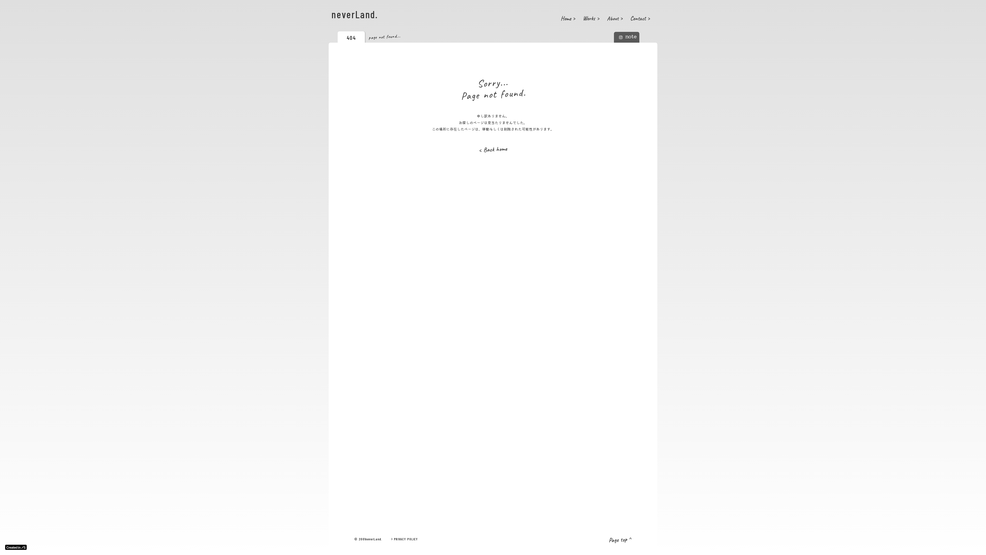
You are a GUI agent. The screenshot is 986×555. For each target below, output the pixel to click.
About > (615, 18)
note (631, 36)
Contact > (640, 18)
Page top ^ (620, 539)
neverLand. (354, 14)
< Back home (493, 149)
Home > (568, 18)
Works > (591, 18)
